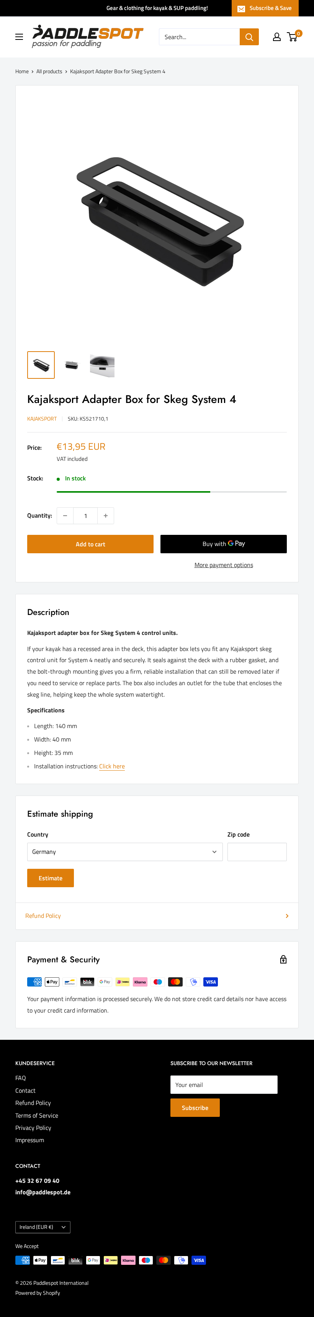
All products (49, 71)
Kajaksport (42, 418)
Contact (25, 1090)
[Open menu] (19, 37)
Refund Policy (43, 915)
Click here (112, 766)
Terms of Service (36, 1115)
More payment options (224, 564)
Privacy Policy (33, 1127)
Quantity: (39, 515)
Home (22, 71)
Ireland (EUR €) (36, 1227)
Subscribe (195, 1107)
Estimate (50, 878)
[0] (292, 36)
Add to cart (90, 544)
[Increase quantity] (106, 516)
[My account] (277, 37)
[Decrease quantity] (65, 516)
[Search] (249, 36)
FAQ (20, 1077)
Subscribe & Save (271, 7)
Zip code (238, 834)
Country (37, 834)
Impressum (29, 1139)
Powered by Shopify (37, 1293)
